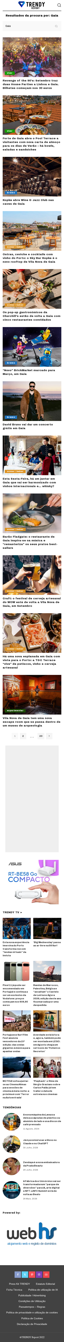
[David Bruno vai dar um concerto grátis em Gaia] (32, 401)
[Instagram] (39, 1274)
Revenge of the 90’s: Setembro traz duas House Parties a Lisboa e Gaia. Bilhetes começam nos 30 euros (31, 84)
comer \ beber (15, 247)
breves (11, 193)
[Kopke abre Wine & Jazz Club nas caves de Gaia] (32, 177)
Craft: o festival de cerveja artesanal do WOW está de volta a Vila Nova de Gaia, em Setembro (32, 602)
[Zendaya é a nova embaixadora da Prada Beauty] (11, 1166)
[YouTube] (46, 1274)
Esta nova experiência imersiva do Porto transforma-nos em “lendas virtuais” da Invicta (16, 949)
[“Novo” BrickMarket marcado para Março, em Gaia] (32, 347)
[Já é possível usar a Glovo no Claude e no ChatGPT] (11, 1144)
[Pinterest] (32, 1274)
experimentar (15, 711)
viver (10, 73)
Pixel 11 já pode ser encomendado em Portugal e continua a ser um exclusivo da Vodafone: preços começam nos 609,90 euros (15, 995)
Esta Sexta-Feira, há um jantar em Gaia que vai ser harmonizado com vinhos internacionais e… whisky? (29, 482)
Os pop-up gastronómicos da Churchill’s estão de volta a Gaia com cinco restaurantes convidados (31, 316)
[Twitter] (25, 1274)
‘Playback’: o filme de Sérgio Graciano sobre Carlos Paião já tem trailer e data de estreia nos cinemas (46, 1088)
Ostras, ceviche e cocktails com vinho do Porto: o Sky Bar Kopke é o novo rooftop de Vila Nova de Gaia (30, 258)
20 (40, 736)
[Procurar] (59, 5)
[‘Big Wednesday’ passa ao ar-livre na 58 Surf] (47, 928)
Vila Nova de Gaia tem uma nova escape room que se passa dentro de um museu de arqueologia (31, 722)
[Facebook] (18, 1274)
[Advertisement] (32, 799)
